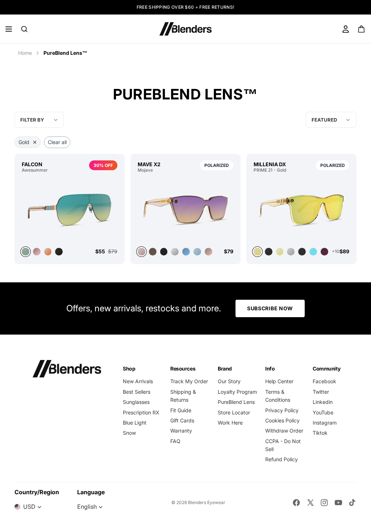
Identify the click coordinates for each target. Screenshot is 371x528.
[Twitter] (310, 502)
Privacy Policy (282, 410)
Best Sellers (136, 392)
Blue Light (134, 422)
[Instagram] (324, 502)
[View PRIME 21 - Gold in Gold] (301, 209)
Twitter (321, 392)
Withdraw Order (284, 430)
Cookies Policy (282, 420)
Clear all (57, 142)
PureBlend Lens (236, 402)
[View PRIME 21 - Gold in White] (280, 251)
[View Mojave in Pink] (208, 251)
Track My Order (189, 381)
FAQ (175, 441)
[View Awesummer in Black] (59, 251)
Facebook (324, 381)
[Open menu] (8, 29)
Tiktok (320, 433)
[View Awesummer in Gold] (69, 209)
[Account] (345, 29)
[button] (331, 120)
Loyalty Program (237, 392)
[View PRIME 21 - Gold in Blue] (313, 251)
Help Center (279, 381)
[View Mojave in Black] (164, 251)
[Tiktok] (352, 502)
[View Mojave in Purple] (185, 209)
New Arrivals (138, 381)
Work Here (230, 422)
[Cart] (362, 29)
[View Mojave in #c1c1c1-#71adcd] (197, 251)
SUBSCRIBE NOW (270, 308)
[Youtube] (338, 502)
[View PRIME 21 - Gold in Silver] (291, 251)
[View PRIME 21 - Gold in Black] (268, 251)
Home (25, 53)
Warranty (181, 430)
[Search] (24, 29)
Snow (129, 433)
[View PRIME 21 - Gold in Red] (324, 251)
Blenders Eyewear (206, 502)
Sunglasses (136, 402)
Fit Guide (180, 410)
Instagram (325, 422)
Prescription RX (141, 412)
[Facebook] (296, 502)
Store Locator (234, 412)
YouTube (323, 412)
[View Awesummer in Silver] (48, 251)
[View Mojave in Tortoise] (153, 251)
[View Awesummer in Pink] (37, 251)
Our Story (229, 381)
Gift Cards (182, 420)
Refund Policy (281, 459)
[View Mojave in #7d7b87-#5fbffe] (186, 251)
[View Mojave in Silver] (175, 251)
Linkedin (323, 402)
